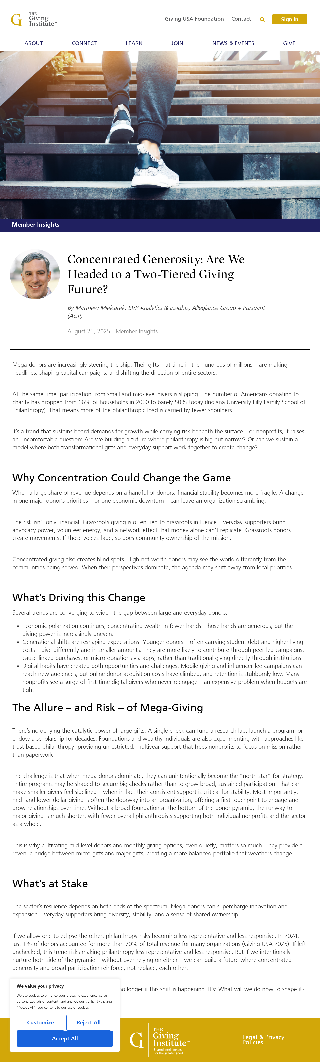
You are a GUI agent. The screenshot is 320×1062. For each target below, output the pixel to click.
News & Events (233, 43)
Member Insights (36, 225)
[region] (65, 1015)
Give (289, 43)
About (33, 43)
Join (178, 43)
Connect (84, 43)
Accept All (65, 1039)
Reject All (89, 1023)
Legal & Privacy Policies (263, 1040)
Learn (134, 43)
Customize (40, 1023)
